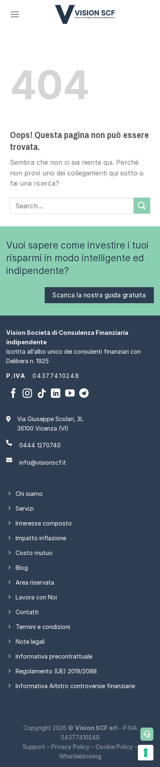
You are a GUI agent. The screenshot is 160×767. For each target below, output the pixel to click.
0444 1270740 (40, 445)
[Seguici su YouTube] (70, 394)
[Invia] (142, 206)
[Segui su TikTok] (41, 394)
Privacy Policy (70, 746)
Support (34, 746)
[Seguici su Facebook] (13, 394)
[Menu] (15, 14)
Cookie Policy (114, 746)
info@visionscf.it (42, 462)
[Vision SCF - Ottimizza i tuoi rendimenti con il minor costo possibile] (85, 14)
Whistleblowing (80, 756)
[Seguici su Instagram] (27, 394)
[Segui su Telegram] (84, 394)
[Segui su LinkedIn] (55, 394)
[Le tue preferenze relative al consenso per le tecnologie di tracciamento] (145, 752)
